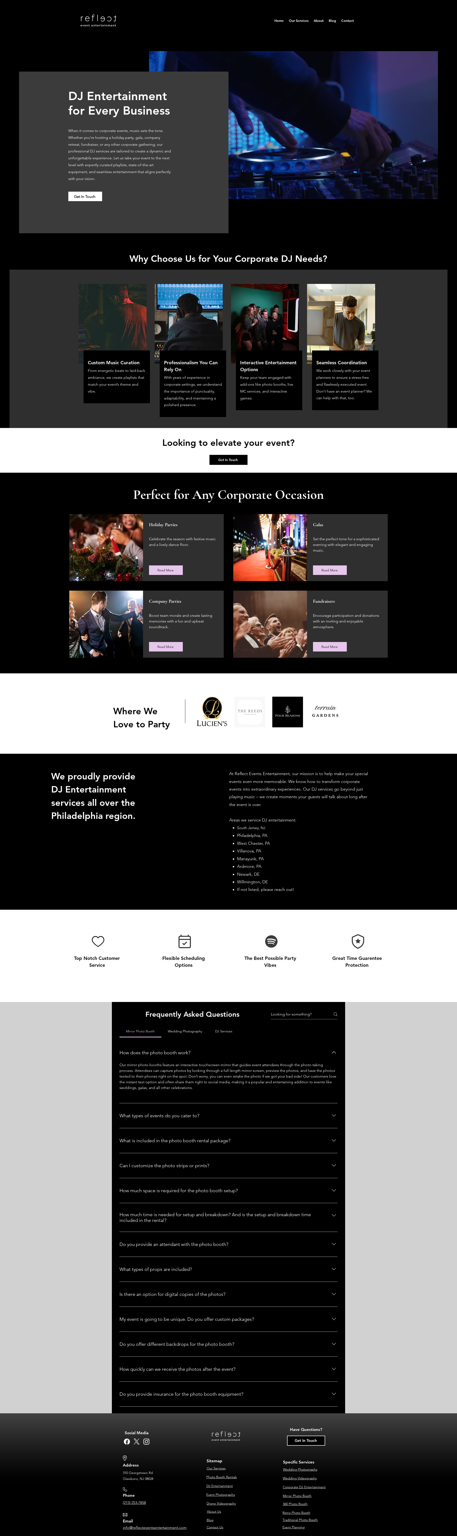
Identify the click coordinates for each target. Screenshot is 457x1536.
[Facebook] (127, 1442)
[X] (137, 1442)
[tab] (140, 1031)
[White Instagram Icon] (146, 1442)
